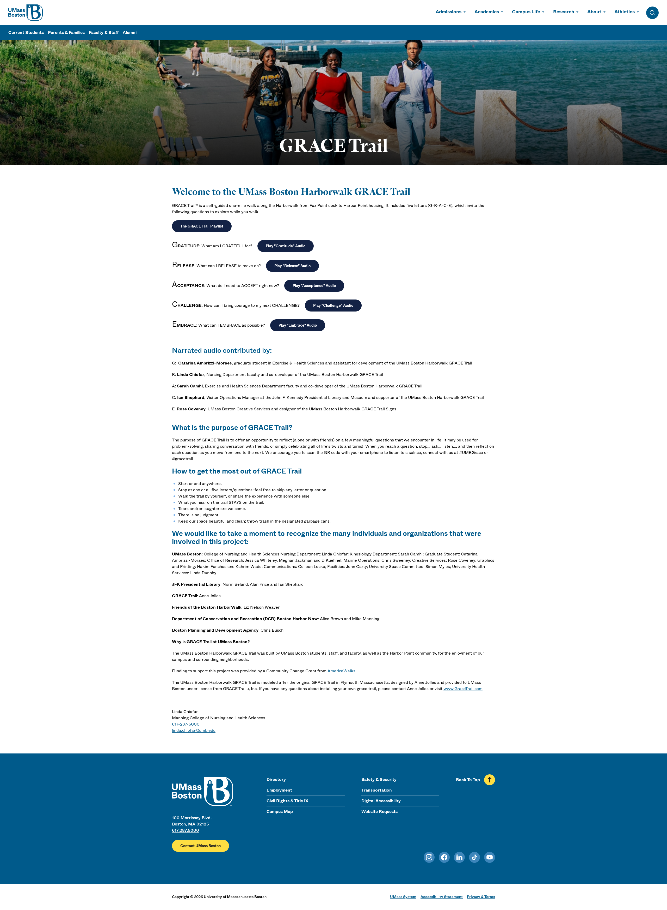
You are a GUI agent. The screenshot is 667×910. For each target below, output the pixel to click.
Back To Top (468, 780)
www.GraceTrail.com (463, 689)
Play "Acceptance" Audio (314, 285)
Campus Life (526, 11)
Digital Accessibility (381, 801)
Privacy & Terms (481, 896)
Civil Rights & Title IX (287, 801)
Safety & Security (379, 779)
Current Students (26, 32)
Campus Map (280, 812)
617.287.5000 (185, 830)
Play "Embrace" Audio (298, 325)
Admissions (448, 11)
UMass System (403, 896)
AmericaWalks (341, 671)
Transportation (376, 790)
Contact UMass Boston (200, 845)
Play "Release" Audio (292, 265)
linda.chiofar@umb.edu (193, 730)
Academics (486, 11)
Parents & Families (66, 32)
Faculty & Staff (104, 32)
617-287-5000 (186, 724)
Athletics (624, 11)
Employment (279, 790)
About (594, 11)
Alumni (130, 32)
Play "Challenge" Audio (333, 305)
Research (563, 11)
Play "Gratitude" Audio (285, 246)
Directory (276, 779)
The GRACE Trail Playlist (201, 226)
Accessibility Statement (442, 896)
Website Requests (379, 812)
